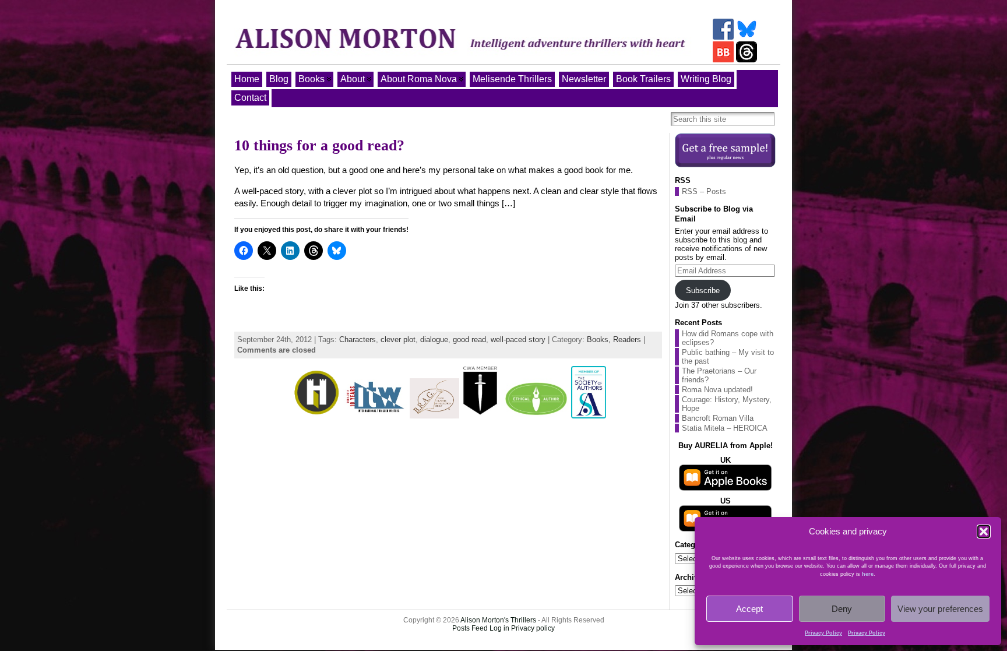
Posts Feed (470, 628)
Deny (842, 609)
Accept (749, 609)
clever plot (398, 339)
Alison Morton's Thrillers (498, 620)
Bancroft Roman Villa (718, 418)
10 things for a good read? (319, 145)
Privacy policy (533, 628)
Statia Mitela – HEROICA (724, 428)
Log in (499, 628)
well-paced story (518, 339)
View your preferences (940, 609)
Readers (627, 339)
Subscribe (703, 290)
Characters (357, 339)
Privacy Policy (823, 633)
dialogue (434, 339)
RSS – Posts (704, 191)
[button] (984, 531)
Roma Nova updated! (717, 389)
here (868, 574)
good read (469, 339)
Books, (600, 339)
